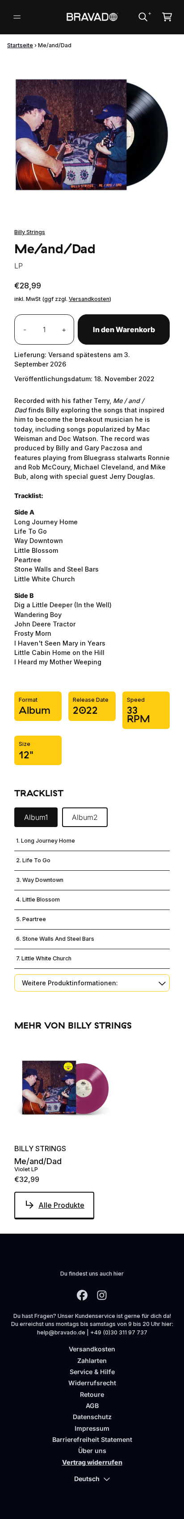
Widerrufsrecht (92, 1383)
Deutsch (87, 1478)
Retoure (92, 1394)
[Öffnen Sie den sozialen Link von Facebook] (82, 1295)
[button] (92, 983)
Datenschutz (92, 1416)
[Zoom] (92, 134)
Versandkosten (89, 299)
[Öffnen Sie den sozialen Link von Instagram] (102, 1295)
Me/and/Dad (38, 1161)
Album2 (85, 817)
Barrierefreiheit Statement (92, 1439)
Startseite (20, 45)
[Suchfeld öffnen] (142, 17)
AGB (92, 1405)
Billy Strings (29, 232)
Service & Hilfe (92, 1371)
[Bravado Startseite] (92, 17)
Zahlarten (92, 1360)
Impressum (92, 1428)
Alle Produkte (61, 1205)
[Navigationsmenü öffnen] (17, 17)
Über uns (92, 1450)
